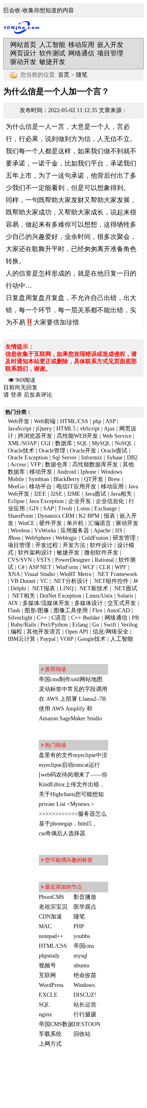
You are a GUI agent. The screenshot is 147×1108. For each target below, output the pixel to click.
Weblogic (66, 538)
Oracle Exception (28, 458)
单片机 (75, 523)
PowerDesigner (72, 560)
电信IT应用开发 (76, 486)
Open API (76, 632)
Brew (114, 479)
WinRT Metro (75, 574)
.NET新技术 (93, 588)
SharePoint (20, 516)
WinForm (67, 567)
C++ (42, 618)
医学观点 (85, 907)
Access (18, 464)
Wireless (20, 531)
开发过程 (46, 545)
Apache (102, 531)
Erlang (80, 625)
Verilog (129, 625)
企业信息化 (110, 501)
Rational (104, 560)
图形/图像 (36, 610)
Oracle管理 (52, 451)
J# (135, 581)
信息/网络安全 (111, 632)
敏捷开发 (52, 61)
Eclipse (16, 501)
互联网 (47, 975)
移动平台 (40, 486)
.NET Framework (116, 574)
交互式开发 (121, 603)
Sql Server (64, 458)
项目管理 (110, 53)
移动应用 (81, 44)
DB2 (132, 458)
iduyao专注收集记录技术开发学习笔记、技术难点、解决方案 (23, 28)
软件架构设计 (35, 553)
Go (95, 625)
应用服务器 (74, 531)
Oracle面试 (114, 451)
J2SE (56, 494)
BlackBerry (66, 479)
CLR (104, 567)
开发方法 (73, 545)
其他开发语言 (44, 632)
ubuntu (81, 965)
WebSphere (38, 538)
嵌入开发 (110, 44)
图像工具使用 (70, 610)
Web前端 (45, 421)
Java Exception (46, 501)
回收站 (82, 1034)
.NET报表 (43, 588)
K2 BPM (89, 516)
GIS (34, 508)
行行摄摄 (85, 1014)
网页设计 (23, 53)
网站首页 (23, 44)
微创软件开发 (101, 553)
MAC (45, 926)
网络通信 (81, 53)
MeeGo (16, 486)
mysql (80, 956)
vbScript (90, 429)
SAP (48, 508)
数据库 (63, 443)
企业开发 (79, 501)
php (97, 421)
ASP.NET (40, 567)
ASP (110, 421)
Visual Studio (39, 574)
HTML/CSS (74, 421)
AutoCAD (118, 610)
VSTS (43, 560)
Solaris (125, 596)
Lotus (83, 508)
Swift (110, 625)
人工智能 (52, 44)
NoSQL (123, 443)
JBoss (14, 538)
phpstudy (49, 956)
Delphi (18, 588)
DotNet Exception (60, 596)
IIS (118, 531)
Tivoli (65, 508)
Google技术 (92, 639)
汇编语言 (99, 523)
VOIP (66, 639)
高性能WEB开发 (77, 436)
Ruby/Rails (23, 625)
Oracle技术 (21, 451)
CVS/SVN (20, 560)
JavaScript (19, 429)
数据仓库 (56, 464)
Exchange (105, 508)
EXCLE (48, 995)
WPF (121, 567)
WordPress (51, 985)
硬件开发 (50, 523)
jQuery (44, 429)
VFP (35, 464)
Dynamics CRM (56, 516)
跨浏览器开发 (35, 436)
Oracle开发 (83, 451)
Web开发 (18, 421)
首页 (63, 75)
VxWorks (45, 531)
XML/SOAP (22, 443)
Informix (91, 458)
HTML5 (66, 429)
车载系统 (50, 1034)
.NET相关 (23, 596)
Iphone (88, 472)
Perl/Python (54, 625)
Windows (84, 985)
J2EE (40, 494)
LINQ (67, 588)
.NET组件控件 (111, 581)
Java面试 (95, 494)
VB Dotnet (23, 581)
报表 (109, 516)
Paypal (48, 639)
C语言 (59, 618)
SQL (82, 443)
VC (44, 581)
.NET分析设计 (70, 581)
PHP (79, 926)
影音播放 (85, 897)
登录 (16, 395)
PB (135, 618)
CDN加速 (50, 917)
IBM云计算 (22, 639)
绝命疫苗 (85, 975)
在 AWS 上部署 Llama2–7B (72, 699)
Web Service (116, 436)
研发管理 (124, 538)
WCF (88, 567)
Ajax (109, 429)
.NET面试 (125, 588)
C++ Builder (85, 618)
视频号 (47, 965)
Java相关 (121, 494)
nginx (45, 1014)
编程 (16, 632)
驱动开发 (23, 61)
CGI (46, 443)
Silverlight (20, 618)
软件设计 (101, 545)
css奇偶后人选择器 (62, 833)
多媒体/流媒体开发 (46, 603)
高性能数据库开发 (95, 464)
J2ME (73, 494)
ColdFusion (95, 538)
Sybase (114, 458)
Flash (14, 610)
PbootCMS (51, 897)
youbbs (82, 936)
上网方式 (50, 1044)
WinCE (26, 523)
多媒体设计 (88, 603)
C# (21, 567)
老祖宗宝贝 (53, 907)
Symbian (39, 479)
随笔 (81, 75)
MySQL (101, 443)
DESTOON (87, 1024)
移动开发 (40, 472)
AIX (13, 603)
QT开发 (93, 479)
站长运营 (85, 1005)
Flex (97, 610)
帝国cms (84, 946)
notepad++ (51, 936)
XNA (14, 574)
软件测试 (52, 53)
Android (66, 472)
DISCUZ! (85, 995)
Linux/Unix (99, 596)
